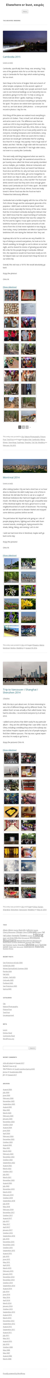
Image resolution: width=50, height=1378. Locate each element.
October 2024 (8, 1125)
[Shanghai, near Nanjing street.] (11, 758)
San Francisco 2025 (10, 986)
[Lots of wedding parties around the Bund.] (11, 771)
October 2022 (8, 1160)
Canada (35, 930)
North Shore (7, 942)
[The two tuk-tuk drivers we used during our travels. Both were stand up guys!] (28, 335)
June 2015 (6, 1259)
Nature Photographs (32, 437)
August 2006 (7, 1356)
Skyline (13, 648)
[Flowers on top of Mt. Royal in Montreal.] (28, 590)
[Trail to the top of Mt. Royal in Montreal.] (11, 577)
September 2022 (9, 1163)
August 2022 (7, 1166)
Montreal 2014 (11, 477)
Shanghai (6, 910)
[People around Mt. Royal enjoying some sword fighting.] (28, 563)
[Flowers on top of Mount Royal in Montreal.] (11, 603)
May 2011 (6, 1338)
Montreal (6, 648)
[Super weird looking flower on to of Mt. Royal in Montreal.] (11, 590)
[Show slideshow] (10, 287)
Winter (11, 949)
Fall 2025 (6, 974)
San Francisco (7, 945)
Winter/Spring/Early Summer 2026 (15, 968)
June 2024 (6, 1130)
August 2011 (7, 1332)
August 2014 (7, 1288)
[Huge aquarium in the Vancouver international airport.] (11, 798)
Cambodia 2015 (11, 56)
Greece (30, 936)
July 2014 (6, 1291)
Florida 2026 (7, 971)
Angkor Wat (27, 439)
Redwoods (21, 942)
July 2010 (6, 1344)
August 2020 (7, 1183)
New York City (37, 940)
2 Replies (6, 698)
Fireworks (15, 935)
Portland (14, 942)
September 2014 (9, 1286)
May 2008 (6, 1350)
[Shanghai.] (28, 758)
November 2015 (8, 1245)
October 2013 (8, 1309)
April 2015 (6, 1265)
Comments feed (9, 1036)
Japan (4, 938)
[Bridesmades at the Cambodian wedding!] (28, 375)
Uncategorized (8, 1015)
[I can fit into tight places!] (28, 389)
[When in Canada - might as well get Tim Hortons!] (28, 771)
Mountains (9, 940)
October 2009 (8, 1347)
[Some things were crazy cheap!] (28, 308)
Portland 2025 (8, 983)
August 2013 (7, 1315)
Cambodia (36, 439)
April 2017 (6, 1227)
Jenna (5, 1072)
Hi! (16, 1066)
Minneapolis (25, 938)
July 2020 (6, 1186)
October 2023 (8, 1142)
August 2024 (7, 1127)
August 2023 (7, 1145)
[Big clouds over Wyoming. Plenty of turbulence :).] (11, 865)
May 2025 (6, 1110)
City (22, 437)
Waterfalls (39, 946)
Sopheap (20, 442)
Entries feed (7, 1033)
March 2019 (7, 1192)
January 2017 (7, 1230)
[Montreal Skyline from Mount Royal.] (28, 617)
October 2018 (8, 1198)
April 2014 (6, 1300)
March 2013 (7, 1318)
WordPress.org (8, 1039)
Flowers (36, 645)
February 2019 (8, 1195)
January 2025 (7, 1119)
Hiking (42, 439)
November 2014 (8, 1280)
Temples (28, 442)
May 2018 (6, 1207)
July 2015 (6, 1256)
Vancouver (23, 910)
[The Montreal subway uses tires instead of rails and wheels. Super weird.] (11, 630)
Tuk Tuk (34, 442)
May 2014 (6, 1297)
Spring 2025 (7, 989)
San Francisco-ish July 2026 (12, 963)
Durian (40, 907)
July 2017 (6, 1221)
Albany (5, 930)
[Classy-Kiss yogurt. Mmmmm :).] (28, 852)
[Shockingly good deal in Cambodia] (28, 295)
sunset (5, 947)
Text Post (10, 439)
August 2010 (7, 1341)
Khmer (5, 442)
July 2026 (6, 1092)
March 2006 (7, 1359)
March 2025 (7, 1113)
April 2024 (6, 1133)
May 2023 (6, 1148)
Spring (37, 945)
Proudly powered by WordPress (14, 1374)
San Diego (36, 942)
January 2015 (7, 1274)
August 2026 (7, 1089)
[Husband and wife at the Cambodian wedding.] (11, 375)
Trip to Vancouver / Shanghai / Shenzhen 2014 (20, 691)
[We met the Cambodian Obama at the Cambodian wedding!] (11, 322)
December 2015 (8, 1242)
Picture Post (7, 1009)
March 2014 (7, 1303)
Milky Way (17, 938)
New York (29, 940)
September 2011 (9, 1329)
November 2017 (8, 1212)
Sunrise (43, 944)
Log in (5, 1030)
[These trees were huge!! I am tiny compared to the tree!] (28, 349)
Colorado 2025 (8, 980)
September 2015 (9, 1250)
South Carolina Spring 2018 (24, 1069)
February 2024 (8, 1136)
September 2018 (9, 1201)
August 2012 (7, 1327)
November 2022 (8, 1157)
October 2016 (8, 1233)
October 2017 (8, 1215)
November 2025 (8, 1101)
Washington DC (29, 947)
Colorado (32, 932)
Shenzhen (14, 910)
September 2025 (9, 1104)
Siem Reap (12, 442)
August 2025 (7, 1107)
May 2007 (6, 1353)
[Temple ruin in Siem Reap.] (11, 349)
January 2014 (7, 1306)
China (35, 907)
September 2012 (9, 1324)
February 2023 (8, 1154)
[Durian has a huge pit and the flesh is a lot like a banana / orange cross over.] (28, 811)
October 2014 (8, 1283)
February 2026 (8, 1098)
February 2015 (8, 1271)
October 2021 (8, 1171)
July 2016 (6, 1239)
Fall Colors (7, 935)
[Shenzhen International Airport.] (11, 879)
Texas (11, 947)
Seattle (15, 945)
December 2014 (8, 1277)
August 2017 (7, 1218)
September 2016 (9, 1236)
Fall (43, 932)
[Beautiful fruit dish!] (11, 892)
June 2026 (6, 1095)
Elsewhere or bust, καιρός (25, 5)
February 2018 (8, 1209)
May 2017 (6, 1224)
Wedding (41, 442)
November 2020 (8, 1180)
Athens (10, 930)
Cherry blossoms (9, 932)
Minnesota (35, 937)
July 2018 (6, 1204)
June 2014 (6, 1294)
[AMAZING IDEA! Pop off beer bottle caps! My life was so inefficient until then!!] (11, 362)
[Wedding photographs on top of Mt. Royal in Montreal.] (28, 577)
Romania (28, 942)
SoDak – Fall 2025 (9, 977)
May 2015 (6, 1262)
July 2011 (6, 1335)
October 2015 (8, 1247)
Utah (14, 947)
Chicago (19, 932)
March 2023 (7, 1151)
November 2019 (8, 1189)
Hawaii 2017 (20, 1063)
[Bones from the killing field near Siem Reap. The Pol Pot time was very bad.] (11, 308)
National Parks (21, 940)
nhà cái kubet (8, 1063)
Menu (25, 11)
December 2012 (8, 1321)
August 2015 (7, 1253)
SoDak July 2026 (8, 965)
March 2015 (7, 1268)
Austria (16, 930)
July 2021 (6, 1174)
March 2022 (7, 1168)
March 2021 (7, 1177)
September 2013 (9, 1312)
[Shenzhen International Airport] (28, 879)
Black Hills (22, 930)
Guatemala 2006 (16, 1072)
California (29, 930)
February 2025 (8, 1116)
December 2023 (8, 1139)
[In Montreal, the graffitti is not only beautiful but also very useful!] (28, 630)
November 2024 (8, 1122)
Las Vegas (10, 938)
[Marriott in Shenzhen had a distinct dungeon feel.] (11, 852)
